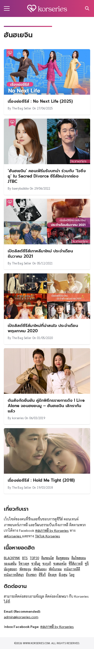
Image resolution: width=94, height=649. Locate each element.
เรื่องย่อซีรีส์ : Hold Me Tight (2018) (41, 480)
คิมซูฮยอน (62, 558)
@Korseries (13, 536)
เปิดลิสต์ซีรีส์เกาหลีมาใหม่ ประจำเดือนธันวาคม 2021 (40, 253)
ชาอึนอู (35, 563)
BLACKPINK (12, 558)
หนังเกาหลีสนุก (14, 574)
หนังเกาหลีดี (72, 569)
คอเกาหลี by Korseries (52, 530)
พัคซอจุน (25, 569)
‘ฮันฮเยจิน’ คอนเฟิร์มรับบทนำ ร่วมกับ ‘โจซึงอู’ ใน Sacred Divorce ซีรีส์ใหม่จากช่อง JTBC (47, 176)
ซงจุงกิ (46, 563)
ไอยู (71, 574)
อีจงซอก (31, 574)
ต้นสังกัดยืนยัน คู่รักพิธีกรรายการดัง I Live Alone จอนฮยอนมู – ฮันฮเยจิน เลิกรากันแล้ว (46, 405)
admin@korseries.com (21, 617)
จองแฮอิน (10, 563)
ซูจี (87, 563)
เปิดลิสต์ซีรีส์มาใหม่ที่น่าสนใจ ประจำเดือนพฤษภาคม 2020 (43, 328)
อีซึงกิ (42, 574)
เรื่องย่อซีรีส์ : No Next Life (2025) (40, 101)
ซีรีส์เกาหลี (76, 563)
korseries (18, 418)
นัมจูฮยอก (10, 569)
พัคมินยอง (40, 569)
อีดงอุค (52, 574)
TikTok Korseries (47, 536)
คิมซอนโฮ (47, 558)
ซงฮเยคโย (60, 563)
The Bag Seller (21, 108)
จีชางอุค (24, 563)
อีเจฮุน (63, 574)
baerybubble (20, 188)
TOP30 (34, 558)
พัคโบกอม (55, 569)
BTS (25, 558)
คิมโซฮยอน (78, 558)
